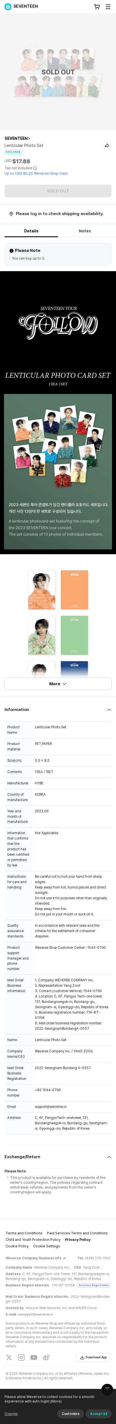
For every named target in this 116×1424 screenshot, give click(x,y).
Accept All (98, 1414)
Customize (70, 1414)
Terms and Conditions (24, 1233)
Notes (85, 231)
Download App (96, 1357)
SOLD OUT (58, 191)
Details (31, 231)
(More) (56, 1401)
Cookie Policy (17, 1246)
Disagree (11, 1414)
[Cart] (96, 6)
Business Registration (94, 1285)
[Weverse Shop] (8, 6)
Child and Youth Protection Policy (33, 1239)
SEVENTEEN (16, 138)
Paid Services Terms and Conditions (77, 1233)
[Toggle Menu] (108, 6)
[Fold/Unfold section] (58, 709)
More (54, 683)
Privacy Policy (77, 1239)
